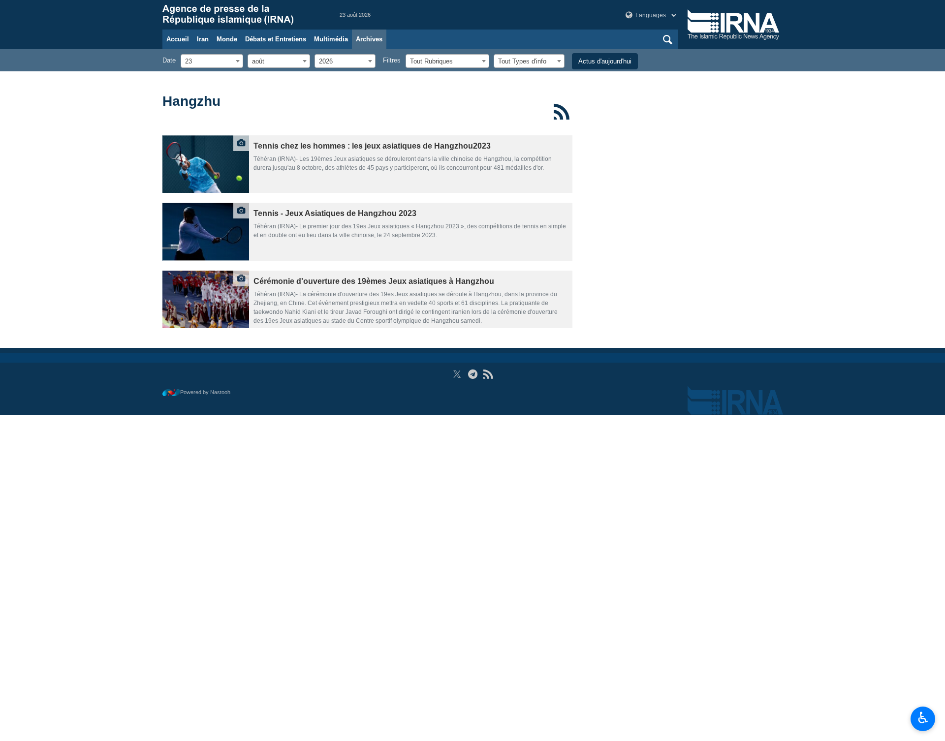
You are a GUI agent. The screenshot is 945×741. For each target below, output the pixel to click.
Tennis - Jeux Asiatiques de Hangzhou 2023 (334, 213)
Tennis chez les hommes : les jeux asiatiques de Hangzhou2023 (372, 146)
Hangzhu (191, 101)
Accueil (177, 39)
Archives (369, 39)
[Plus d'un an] (205, 164)
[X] (457, 374)
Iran (203, 39)
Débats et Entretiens (275, 39)
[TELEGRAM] (472, 374)
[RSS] (562, 112)
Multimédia (331, 39)
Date (169, 60)
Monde (227, 39)
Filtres (392, 60)
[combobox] (212, 61)
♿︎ (923, 718)
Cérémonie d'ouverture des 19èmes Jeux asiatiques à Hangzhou (373, 281)
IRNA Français (241, 15)
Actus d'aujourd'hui (604, 61)
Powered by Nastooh (205, 392)
